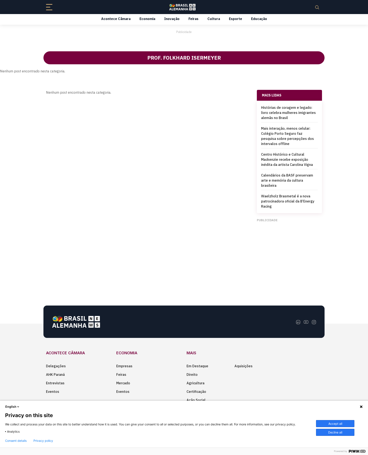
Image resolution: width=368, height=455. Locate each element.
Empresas (124, 366)
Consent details (16, 440)
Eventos (52, 391)
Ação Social (196, 400)
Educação (259, 19)
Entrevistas (55, 383)
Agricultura (195, 383)
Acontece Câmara (116, 19)
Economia (147, 19)
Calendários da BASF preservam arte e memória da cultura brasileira (287, 180)
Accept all (335, 423)
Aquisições (243, 366)
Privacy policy (43, 440)
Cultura (213, 19)
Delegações (56, 366)
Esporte (235, 19)
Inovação (172, 19)
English (10, 406)
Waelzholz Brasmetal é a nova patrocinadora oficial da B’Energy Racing (287, 201)
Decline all (335, 432)
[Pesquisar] (317, 7)
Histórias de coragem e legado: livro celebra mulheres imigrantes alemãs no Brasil (288, 112)
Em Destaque (197, 366)
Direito (192, 374)
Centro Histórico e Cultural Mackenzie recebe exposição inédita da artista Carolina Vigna (287, 159)
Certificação (196, 391)
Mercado (123, 383)
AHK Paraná (55, 374)
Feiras (193, 19)
